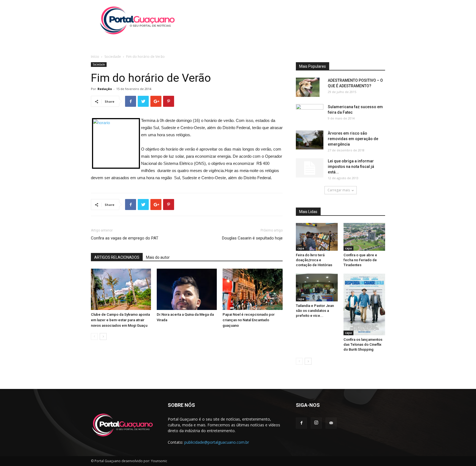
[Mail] (331, 423)
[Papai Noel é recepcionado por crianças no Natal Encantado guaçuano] (253, 289)
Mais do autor (158, 257)
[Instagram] (316, 423)
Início (95, 56)
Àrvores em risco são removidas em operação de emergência (353, 138)
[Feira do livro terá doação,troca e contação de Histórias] (317, 237)
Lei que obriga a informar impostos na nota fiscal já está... (351, 166)
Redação (105, 89)
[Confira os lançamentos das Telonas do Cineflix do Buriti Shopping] (364, 304)
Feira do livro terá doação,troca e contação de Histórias (314, 260)
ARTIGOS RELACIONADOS (116, 257)
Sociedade (112, 56)
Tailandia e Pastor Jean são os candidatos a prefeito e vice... (315, 311)
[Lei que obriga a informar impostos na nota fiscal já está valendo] (309, 168)
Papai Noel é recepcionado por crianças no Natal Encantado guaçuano (249, 320)
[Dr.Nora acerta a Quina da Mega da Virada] (187, 289)
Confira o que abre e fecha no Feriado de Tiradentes (360, 260)
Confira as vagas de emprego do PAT (124, 238)
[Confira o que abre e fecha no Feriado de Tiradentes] (364, 237)
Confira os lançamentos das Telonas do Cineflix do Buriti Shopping (363, 344)
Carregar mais (339, 190)
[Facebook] (301, 423)
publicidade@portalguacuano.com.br (216, 442)
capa (301, 248)
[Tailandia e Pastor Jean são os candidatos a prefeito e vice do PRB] (317, 287)
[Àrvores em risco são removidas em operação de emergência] (309, 139)
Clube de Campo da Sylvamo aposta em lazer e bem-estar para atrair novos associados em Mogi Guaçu (120, 320)
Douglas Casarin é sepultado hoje (252, 238)
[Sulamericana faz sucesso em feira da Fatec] (309, 113)
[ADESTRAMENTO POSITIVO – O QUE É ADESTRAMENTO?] (308, 87)
